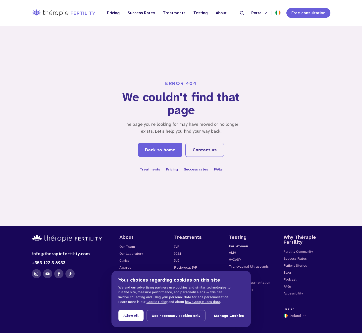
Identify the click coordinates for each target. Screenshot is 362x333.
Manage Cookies (229, 316)
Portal (257, 13)
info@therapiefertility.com (61, 253)
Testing (200, 12)
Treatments (174, 12)
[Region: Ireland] (277, 12)
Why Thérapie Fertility (300, 240)
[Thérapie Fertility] (63, 12)
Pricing (113, 12)
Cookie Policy (157, 301)
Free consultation (308, 12)
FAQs (218, 169)
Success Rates (141, 12)
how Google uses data (202, 301)
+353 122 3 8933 (48, 262)
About (221, 12)
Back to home (160, 150)
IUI (176, 260)
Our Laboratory (131, 253)
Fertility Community (298, 251)
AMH (232, 252)
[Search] (242, 13)
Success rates (196, 169)
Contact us (205, 150)
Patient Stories (295, 265)
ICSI (177, 253)
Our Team (127, 246)
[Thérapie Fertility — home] (71, 238)
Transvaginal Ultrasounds (249, 266)
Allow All (131, 315)
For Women (238, 246)
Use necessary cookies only (176, 315)
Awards (125, 267)
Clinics (124, 260)
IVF (176, 246)
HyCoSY (235, 259)
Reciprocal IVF (185, 267)
